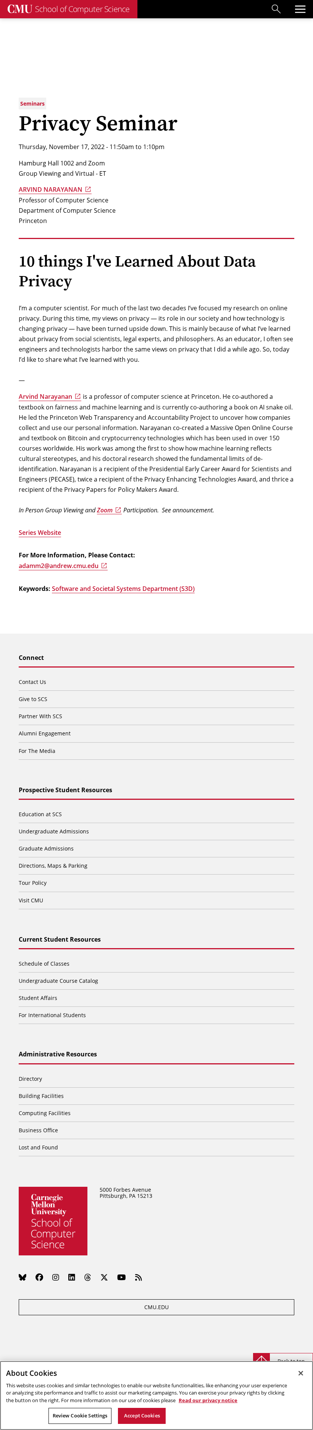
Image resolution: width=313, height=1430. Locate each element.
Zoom (105, 510)
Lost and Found (38, 1147)
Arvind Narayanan (45, 396)
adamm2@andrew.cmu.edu (58, 566)
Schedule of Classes (44, 963)
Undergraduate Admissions (54, 831)
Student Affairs (38, 997)
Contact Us (32, 681)
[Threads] (87, 1277)
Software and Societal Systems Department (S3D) (123, 588)
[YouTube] (121, 1277)
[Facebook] (39, 1277)
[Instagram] (55, 1277)
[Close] (300, 1373)
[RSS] (138, 1277)
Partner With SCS (40, 716)
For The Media (37, 750)
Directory (30, 1078)
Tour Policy (33, 882)
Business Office (38, 1130)
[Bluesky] (22, 1277)
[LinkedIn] (71, 1277)
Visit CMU (31, 900)
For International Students (52, 1015)
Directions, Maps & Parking (53, 865)
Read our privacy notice (208, 1400)
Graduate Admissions (46, 848)
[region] (156, 1395)
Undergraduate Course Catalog (58, 980)
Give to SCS (33, 699)
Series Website (40, 532)
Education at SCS (40, 814)
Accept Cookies (142, 1415)
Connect (31, 658)
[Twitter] (104, 1277)
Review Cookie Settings (80, 1415)
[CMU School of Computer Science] (68, 9)
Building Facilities (41, 1095)
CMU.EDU (156, 1307)
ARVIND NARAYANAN (50, 189)
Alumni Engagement (45, 733)
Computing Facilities (45, 1113)
